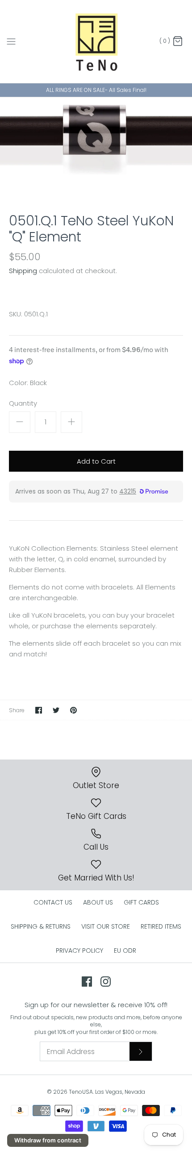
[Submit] (140, 1051)
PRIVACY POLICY (79, 950)
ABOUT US (98, 902)
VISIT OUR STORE (105, 926)
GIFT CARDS (141, 902)
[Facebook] (87, 981)
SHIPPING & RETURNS (41, 926)
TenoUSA (81, 1092)
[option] (96, 148)
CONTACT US (52, 902)
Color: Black (28, 382)
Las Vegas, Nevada (120, 1092)
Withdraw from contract (47, 1140)
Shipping (23, 270)
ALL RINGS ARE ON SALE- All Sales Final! (96, 90)
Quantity (23, 403)
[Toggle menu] (11, 41)
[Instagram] (105, 981)
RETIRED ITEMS (161, 926)
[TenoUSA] (96, 41)
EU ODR (125, 950)
